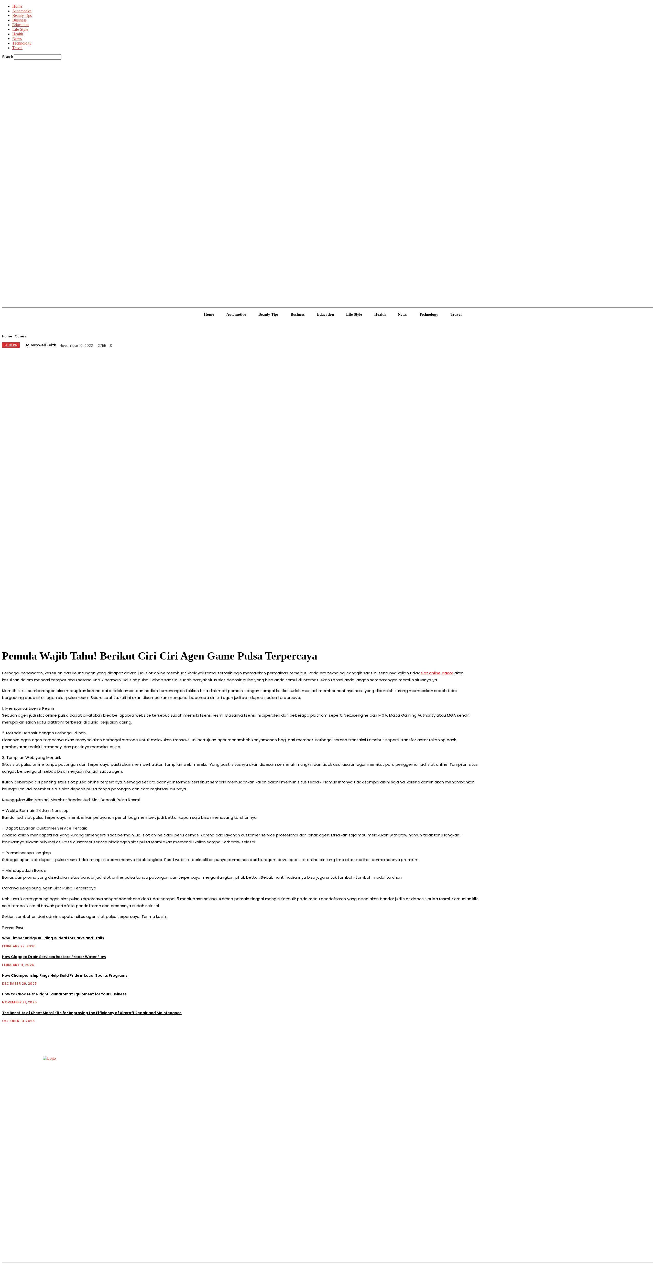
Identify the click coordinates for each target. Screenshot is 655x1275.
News (17, 38)
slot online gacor (437, 673)
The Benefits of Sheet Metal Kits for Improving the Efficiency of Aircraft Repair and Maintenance (92, 1012)
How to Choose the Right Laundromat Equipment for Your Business (64, 994)
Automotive (21, 11)
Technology (21, 43)
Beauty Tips (22, 15)
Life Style (20, 29)
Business (19, 20)
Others (20, 336)
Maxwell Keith (43, 345)
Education (20, 25)
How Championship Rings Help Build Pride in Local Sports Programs (64, 975)
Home (17, 6)
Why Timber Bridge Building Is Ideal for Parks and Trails (53, 938)
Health (17, 34)
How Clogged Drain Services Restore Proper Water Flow (54, 956)
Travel (17, 48)
